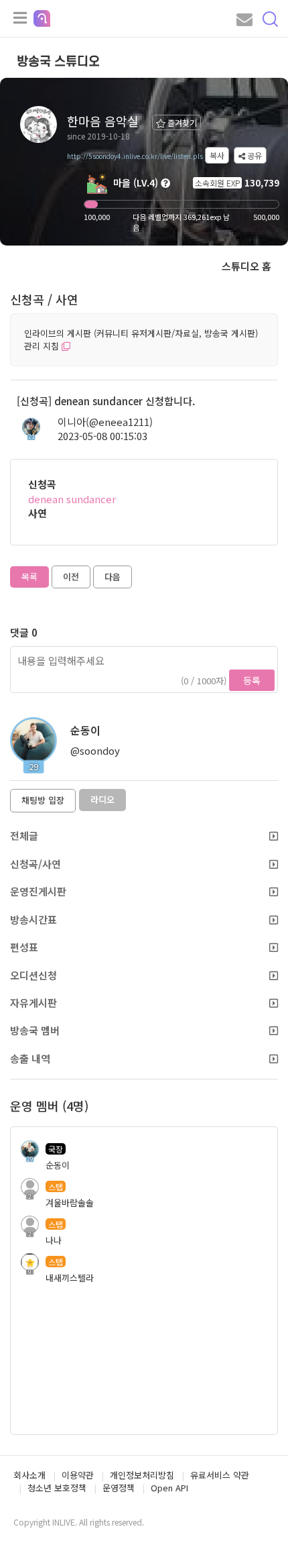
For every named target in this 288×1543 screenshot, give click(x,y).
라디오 (102, 799)
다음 (112, 576)
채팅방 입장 (42, 800)
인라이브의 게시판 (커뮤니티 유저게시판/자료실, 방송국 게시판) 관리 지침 (141, 339)
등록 (252, 680)
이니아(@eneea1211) (105, 422)
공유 (253, 155)
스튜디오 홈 (246, 266)
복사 (217, 155)
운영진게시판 (38, 891)
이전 (71, 576)
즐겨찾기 (181, 122)
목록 (29, 576)
